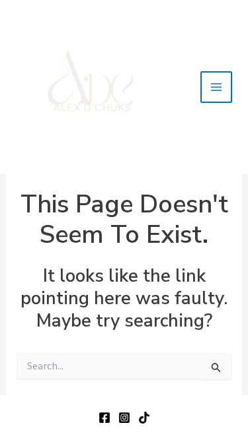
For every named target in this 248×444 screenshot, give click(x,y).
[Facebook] (104, 418)
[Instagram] (124, 418)
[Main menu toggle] (216, 87)
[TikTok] (144, 418)
